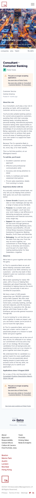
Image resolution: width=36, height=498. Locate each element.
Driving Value (23, 440)
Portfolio (21, 437)
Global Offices (7, 443)
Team (20, 435)
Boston (5, 455)
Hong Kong (7, 469)
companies (5, 51)
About (4, 435)
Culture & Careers (9, 445)
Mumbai (5, 467)
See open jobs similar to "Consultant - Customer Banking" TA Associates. (19, 84)
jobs (11, 51)
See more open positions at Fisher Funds (18, 406)
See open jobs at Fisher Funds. (18, 80)
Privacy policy (13, 425)
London (5, 464)
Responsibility (7, 440)
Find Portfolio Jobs (9, 448)
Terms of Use (14, 493)
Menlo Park (7, 458)
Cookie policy (22, 425)
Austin (4, 461)
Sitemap (24, 493)
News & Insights (24, 443)
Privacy (4, 493)
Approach (6, 437)
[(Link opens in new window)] (30, 493)
